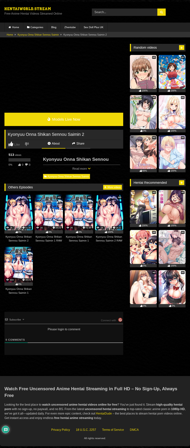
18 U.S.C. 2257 (86, 429)
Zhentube (70, 27)
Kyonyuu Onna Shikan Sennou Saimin (38, 34)
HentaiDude (104, 413)
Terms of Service (113, 429)
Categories (36, 27)
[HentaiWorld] (42, 9)
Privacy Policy (60, 429)
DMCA (134, 429)
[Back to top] (179, 437)
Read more (80, 168)
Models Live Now (65, 119)
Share (80, 143)
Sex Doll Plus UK (93, 27)
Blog (53, 27)
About (55, 143)
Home (15, 27)
